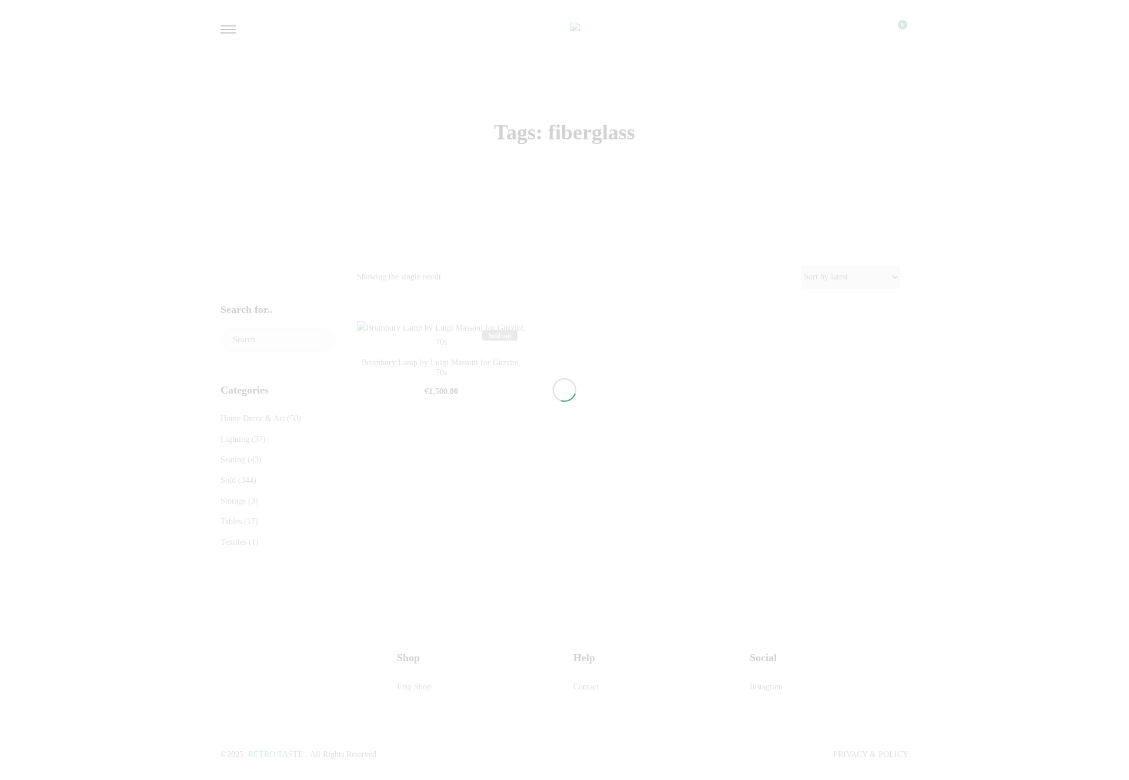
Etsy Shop (414, 686)
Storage (233, 500)
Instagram (766, 686)
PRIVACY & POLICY (870, 754)
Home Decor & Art (253, 418)
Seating (233, 459)
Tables (231, 521)
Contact (586, 686)
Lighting (235, 439)
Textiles (233, 542)
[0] (895, 29)
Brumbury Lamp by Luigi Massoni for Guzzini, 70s (441, 367)
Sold (228, 480)
